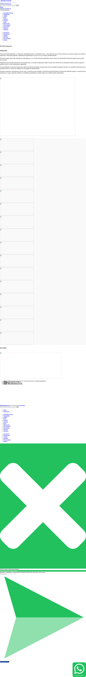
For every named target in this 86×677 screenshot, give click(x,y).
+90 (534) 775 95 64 (5, 0)
